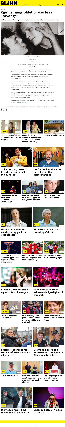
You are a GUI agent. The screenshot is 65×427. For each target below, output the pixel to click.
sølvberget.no (22, 102)
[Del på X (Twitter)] (32, 66)
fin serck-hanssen (26, 106)
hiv (33, 106)
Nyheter (28, 5)
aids (20, 106)
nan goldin (54, 106)
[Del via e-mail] (34, 66)
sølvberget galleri (12, 106)
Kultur (33, 5)
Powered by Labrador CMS (32, 425)
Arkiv (52, 5)
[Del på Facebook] (30, 66)
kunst (42, 106)
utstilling (47, 106)
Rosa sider (46, 5)
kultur (37, 106)
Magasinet (22, 5)
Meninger (39, 5)
